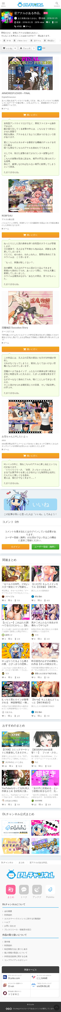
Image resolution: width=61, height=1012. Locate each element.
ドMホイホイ (22, 41)
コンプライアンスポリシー (15, 960)
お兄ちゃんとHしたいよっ (15, 436)
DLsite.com (14, 977)
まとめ (21, 862)
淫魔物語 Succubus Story (15, 327)
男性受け (50, 41)
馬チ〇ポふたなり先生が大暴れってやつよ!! (44, 624)
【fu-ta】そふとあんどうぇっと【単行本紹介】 (45, 701)
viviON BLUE (44, 985)
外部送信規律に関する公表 (15, 956)
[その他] (44, 48)
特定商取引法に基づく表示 (15, 949)
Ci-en (15, 985)
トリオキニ (14, 993)
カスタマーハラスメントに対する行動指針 (22, 918)
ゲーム (28, 26)
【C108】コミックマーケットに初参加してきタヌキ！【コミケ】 (15, 752)
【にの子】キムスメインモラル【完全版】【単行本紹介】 (44, 587)
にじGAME (44, 977)
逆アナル (37, 41)
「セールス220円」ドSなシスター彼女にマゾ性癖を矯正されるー (15, 587)
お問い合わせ (10, 926)
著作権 (7, 941)
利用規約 (8, 915)
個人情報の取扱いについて (15, 952)
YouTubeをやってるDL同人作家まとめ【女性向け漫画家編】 (15, 791)
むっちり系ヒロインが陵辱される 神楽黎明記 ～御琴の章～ (15, 702)
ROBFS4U (7, 215)
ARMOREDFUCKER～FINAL (16, 93)
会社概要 (8, 911)
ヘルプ (7, 922)
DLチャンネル (30, 4)
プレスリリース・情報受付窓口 (17, 929)
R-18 (9, 41)
